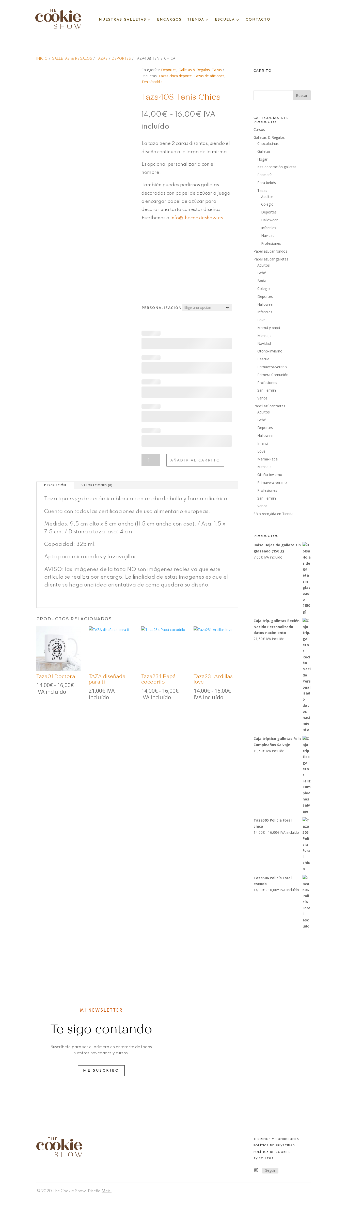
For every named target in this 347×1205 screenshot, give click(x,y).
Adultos (267, 196)
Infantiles (268, 227)
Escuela (225, 20)
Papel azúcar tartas (269, 406)
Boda (261, 280)
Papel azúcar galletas (271, 259)
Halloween (269, 220)
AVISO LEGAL (265, 1158)
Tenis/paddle (152, 81)
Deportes (121, 58)
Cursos (259, 129)
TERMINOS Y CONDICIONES (276, 1139)
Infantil (263, 443)
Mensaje (264, 335)
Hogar (262, 159)
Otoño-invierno (269, 474)
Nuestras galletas (122, 20)
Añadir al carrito (195, 459)
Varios (262, 398)
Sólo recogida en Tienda (273, 513)
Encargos (169, 20)
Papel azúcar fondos (270, 251)
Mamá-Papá (267, 459)
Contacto (258, 20)
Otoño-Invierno (269, 351)
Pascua (263, 359)
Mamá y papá (268, 327)
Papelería (265, 174)
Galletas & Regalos (72, 58)
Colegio (267, 204)
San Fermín (266, 390)
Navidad (268, 235)
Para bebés (266, 182)
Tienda (195, 20)
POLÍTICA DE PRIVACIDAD (274, 1145)
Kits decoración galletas (276, 166)
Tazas (102, 58)
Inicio (42, 58)
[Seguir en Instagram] (256, 1170)
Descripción (55, 485)
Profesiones (271, 243)
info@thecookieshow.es (197, 217)
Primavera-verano (272, 366)
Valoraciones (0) (97, 485)
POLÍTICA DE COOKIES (272, 1152)
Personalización (162, 307)
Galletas (264, 151)
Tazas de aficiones (209, 75)
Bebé (261, 272)
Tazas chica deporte (175, 75)
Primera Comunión (272, 374)
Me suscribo (101, 1071)
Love (261, 319)
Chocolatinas (268, 143)
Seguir (270, 1170)
